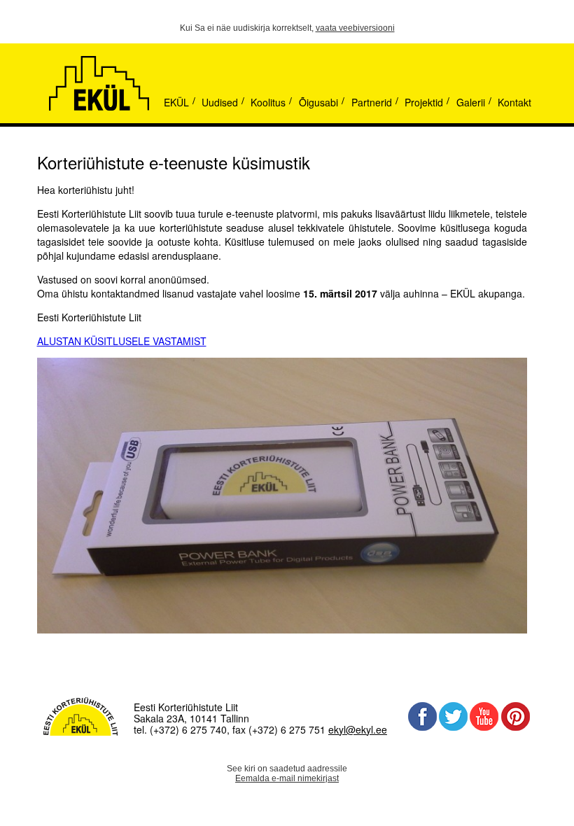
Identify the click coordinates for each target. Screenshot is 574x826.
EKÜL (176, 102)
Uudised (220, 102)
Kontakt (514, 102)
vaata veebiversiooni (355, 28)
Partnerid (371, 102)
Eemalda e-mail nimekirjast (287, 778)
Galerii (470, 102)
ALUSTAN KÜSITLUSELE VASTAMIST (121, 341)
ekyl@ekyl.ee (357, 729)
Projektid (424, 102)
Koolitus (268, 102)
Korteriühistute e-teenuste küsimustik (173, 162)
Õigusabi (318, 102)
